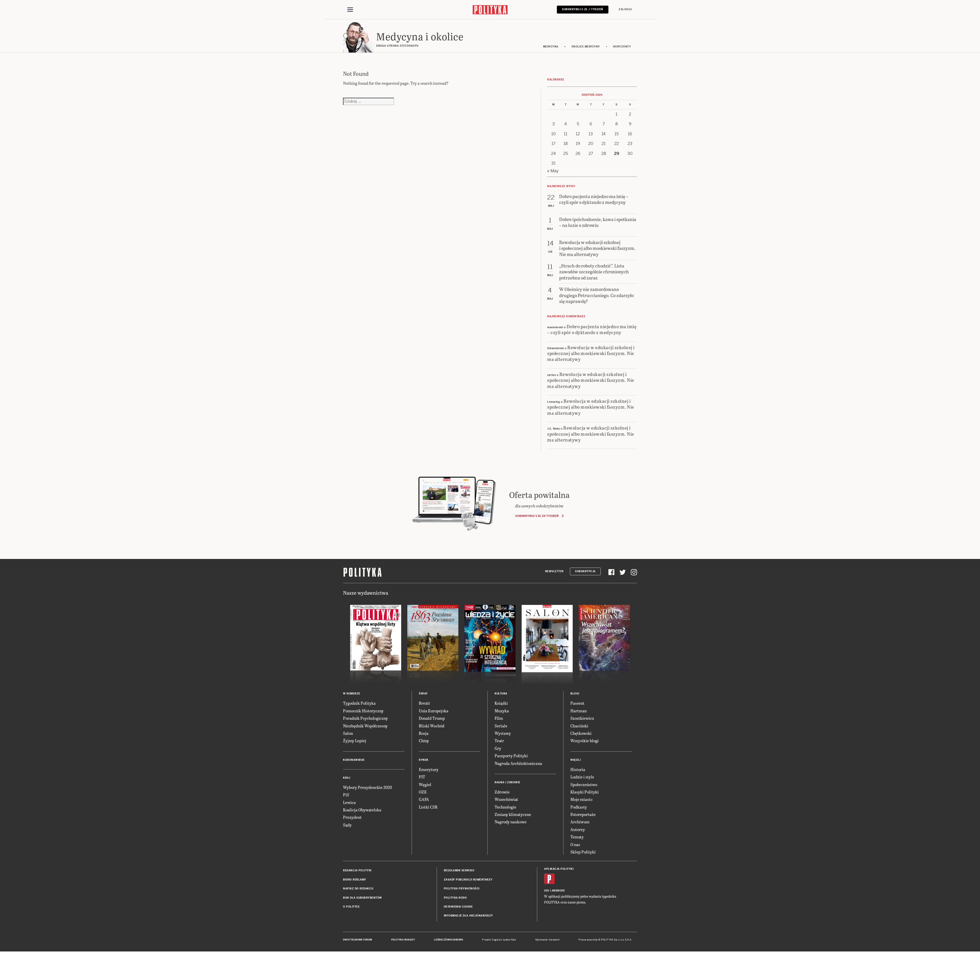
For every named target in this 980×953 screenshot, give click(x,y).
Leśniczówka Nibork (448, 939)
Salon (348, 733)
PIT (422, 777)
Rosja (423, 733)
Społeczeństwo (583, 784)
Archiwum (580, 822)
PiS (346, 795)
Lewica (349, 802)
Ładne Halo (509, 939)
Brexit (424, 703)
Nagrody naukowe (510, 822)
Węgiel (425, 784)
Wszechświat (506, 799)
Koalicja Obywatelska (362, 810)
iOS (546, 890)
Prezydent (352, 817)
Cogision (497, 939)
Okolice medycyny (585, 46)
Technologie (505, 807)
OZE (423, 792)
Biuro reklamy (354, 879)
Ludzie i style (582, 777)
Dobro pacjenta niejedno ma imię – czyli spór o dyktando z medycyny (591, 329)
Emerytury (428, 769)
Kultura (501, 693)
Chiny (424, 740)
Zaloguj (625, 9)
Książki (501, 703)
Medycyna (550, 46)
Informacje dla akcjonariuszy (468, 915)
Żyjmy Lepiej (354, 740)
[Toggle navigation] (350, 9)
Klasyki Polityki (584, 792)
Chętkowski (581, 733)
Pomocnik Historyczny (363, 711)
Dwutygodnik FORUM (357, 939)
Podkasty (578, 807)
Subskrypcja (585, 571)
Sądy (347, 825)
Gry (498, 748)
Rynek (423, 760)
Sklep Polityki (583, 852)
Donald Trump (432, 718)
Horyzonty (622, 46)
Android (558, 890)
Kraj (346, 777)
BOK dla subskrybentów (362, 897)
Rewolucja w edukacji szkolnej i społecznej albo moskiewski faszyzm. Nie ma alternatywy (591, 353)
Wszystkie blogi (584, 740)
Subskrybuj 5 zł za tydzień (536, 516)
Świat (423, 693)
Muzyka (502, 711)
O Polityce (351, 906)
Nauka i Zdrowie (507, 782)
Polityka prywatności (462, 888)
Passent (577, 703)
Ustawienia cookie (458, 906)
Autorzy (577, 829)
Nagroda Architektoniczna (518, 763)
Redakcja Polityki (357, 870)
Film (499, 718)
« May (553, 171)
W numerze (351, 693)
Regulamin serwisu (459, 870)
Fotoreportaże (583, 814)
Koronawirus (354, 760)
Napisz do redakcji (358, 888)
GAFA (424, 799)
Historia (577, 769)
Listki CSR (428, 807)
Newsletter (554, 571)
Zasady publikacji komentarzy (468, 879)
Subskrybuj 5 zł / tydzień (582, 9)
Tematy (577, 837)
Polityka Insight (403, 939)
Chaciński (579, 726)
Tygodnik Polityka (359, 703)
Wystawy (503, 733)
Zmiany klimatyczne (513, 814)
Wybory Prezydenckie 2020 (367, 787)
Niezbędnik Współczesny (365, 726)
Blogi (574, 693)
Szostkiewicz (582, 718)
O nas (575, 844)
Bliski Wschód (431, 726)
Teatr (499, 740)
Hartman (578, 711)
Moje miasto (581, 799)
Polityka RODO (455, 897)
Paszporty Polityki (511, 756)
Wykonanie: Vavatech (547, 939)
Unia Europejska (433, 711)
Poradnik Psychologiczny (365, 718)
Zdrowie (502, 792)
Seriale (501, 726)
